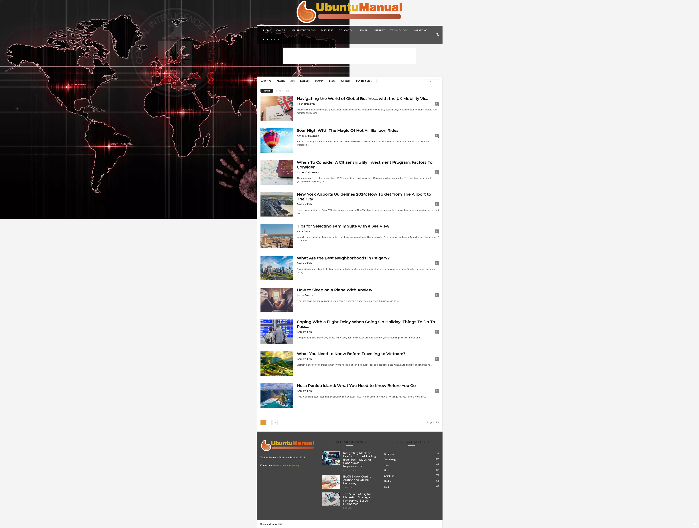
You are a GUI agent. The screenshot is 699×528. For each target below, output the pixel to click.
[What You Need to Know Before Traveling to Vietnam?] (276, 363)
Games (280, 30)
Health (363, 30)
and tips (266, 80)
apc (293, 80)
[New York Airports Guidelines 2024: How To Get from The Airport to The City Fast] (276, 204)
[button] (437, 35)
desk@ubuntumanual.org (286, 465)
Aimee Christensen (308, 135)
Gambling (348, 487)
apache (281, 80)
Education (346, 30)
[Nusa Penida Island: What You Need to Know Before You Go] (276, 395)
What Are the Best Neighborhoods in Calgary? (343, 258)
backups (305, 80)
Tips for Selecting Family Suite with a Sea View (343, 226)
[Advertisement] (349, 56)
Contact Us (271, 39)
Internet (379, 30)
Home (267, 30)
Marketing (420, 30)
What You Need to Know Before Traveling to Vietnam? (351, 353)
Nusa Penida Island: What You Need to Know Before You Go (356, 385)
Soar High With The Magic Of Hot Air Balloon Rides (347, 130)
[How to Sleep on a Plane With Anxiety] (276, 300)
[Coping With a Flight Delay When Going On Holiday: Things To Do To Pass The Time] (276, 331)
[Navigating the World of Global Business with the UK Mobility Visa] (276, 108)
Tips (386, 465)
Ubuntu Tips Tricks (303, 30)
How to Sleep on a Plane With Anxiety (334, 290)
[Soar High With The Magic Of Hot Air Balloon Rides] (276, 140)
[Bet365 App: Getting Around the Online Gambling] (331, 482)
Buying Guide (364, 80)
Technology (399, 30)
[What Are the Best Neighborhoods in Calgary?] (276, 268)
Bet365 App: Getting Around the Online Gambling (357, 480)
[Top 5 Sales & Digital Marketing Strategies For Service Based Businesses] (331, 499)
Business (327, 30)
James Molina (305, 295)
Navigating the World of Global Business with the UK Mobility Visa (363, 98)
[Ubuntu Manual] (350, 12)
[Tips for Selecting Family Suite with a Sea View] (276, 236)
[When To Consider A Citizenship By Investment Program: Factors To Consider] (276, 172)
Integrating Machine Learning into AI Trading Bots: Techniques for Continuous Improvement (359, 459)
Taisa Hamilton (306, 104)
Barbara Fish (304, 204)
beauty (319, 80)
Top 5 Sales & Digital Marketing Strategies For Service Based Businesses (357, 499)
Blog (332, 80)
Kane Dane (303, 231)
